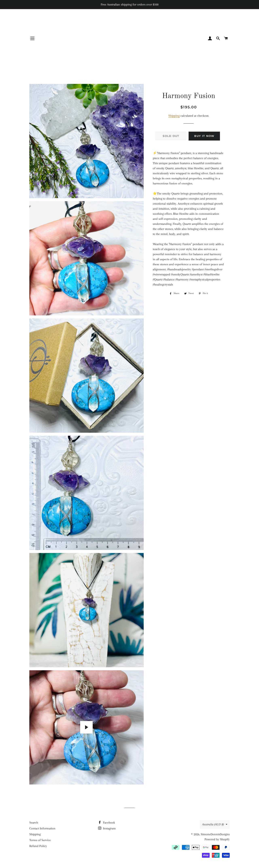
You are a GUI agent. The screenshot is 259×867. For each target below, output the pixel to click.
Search (33, 822)
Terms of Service (40, 840)
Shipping (174, 115)
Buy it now (204, 135)
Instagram (109, 828)
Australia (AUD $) (213, 824)
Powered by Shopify (217, 839)
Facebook (108, 822)
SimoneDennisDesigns (215, 834)
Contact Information (42, 828)
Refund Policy (38, 846)
